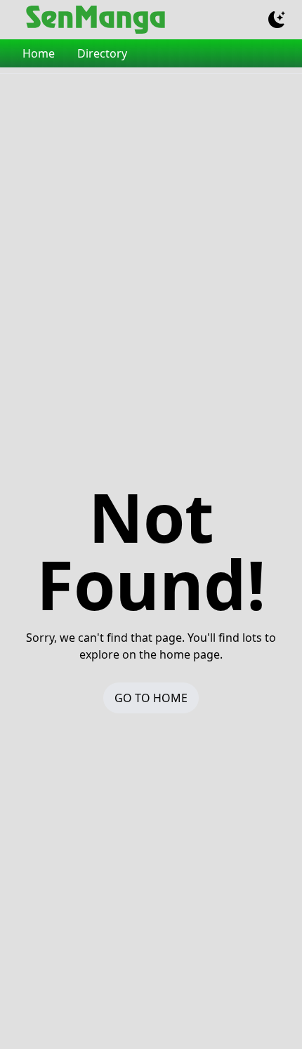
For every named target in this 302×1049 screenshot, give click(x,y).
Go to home (151, 698)
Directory (102, 53)
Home (38, 53)
